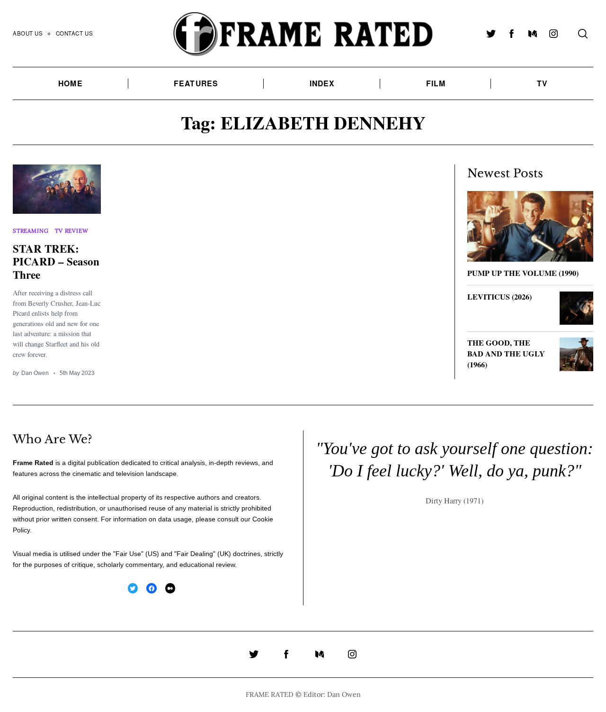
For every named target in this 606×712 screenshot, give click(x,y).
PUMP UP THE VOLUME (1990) (523, 273)
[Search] (582, 33)
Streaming (30, 230)
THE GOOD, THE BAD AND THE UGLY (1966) (506, 353)
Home (70, 83)
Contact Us (74, 33)
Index (322, 83)
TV (542, 83)
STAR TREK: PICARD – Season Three (56, 261)
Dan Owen (35, 373)
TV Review (71, 230)
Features (196, 83)
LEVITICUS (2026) (499, 296)
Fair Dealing (195, 553)
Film (436, 83)
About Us (28, 33)
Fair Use (128, 553)
